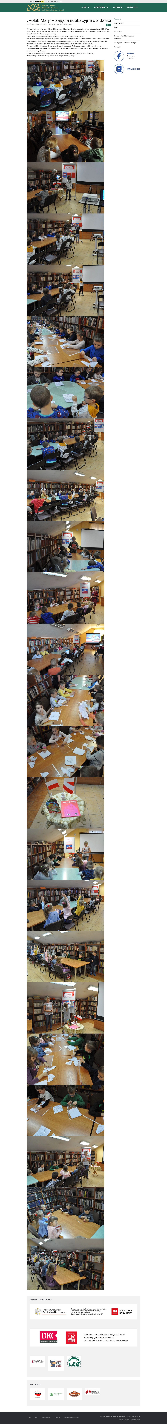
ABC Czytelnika (118, 23)
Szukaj (139, 1)
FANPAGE (130, 53)
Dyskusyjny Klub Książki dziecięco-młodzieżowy (124, 37)
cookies (137, 1419)
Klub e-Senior (118, 32)
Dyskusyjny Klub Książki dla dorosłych (125, 43)
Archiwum (117, 47)
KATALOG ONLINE (133, 69)
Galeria (116, 27)
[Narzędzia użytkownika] (108, 25)
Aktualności (117, 19)
